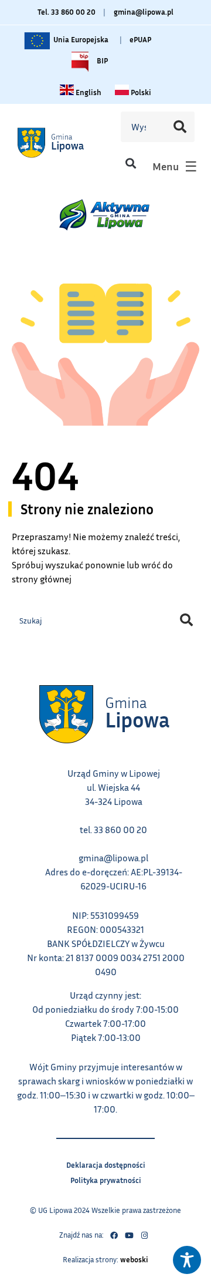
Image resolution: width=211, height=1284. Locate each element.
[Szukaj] (180, 127)
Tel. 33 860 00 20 (67, 11)
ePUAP (140, 39)
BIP (101, 58)
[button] (131, 163)
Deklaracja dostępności (105, 1163)
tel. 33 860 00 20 (113, 829)
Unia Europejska (80, 37)
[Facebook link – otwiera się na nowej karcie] (113, 1235)
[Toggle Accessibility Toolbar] (187, 1260)
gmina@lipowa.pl (143, 11)
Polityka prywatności (105, 1178)
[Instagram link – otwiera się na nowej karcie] (144, 1235)
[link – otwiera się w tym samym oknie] (62, 142)
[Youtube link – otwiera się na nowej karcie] (129, 1235)
